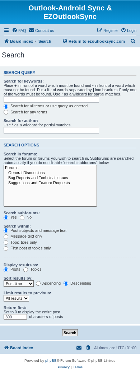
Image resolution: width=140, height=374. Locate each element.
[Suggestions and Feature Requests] (50, 183)
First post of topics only (30, 248)
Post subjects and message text (37, 230)
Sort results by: (18, 278)
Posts (14, 269)
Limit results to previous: (27, 293)
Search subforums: (22, 213)
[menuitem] (19, 30)
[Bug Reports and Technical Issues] (50, 178)
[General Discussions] (50, 173)
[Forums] (50, 167)
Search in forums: (20, 154)
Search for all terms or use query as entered (48, 106)
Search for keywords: (24, 81)
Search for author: (21, 120)
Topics (35, 269)
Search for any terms (28, 112)
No (28, 217)
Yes (13, 217)
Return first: (15, 307)
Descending (80, 283)
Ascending (51, 283)
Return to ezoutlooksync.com (97, 41)
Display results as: (21, 265)
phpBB (51, 361)
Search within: (17, 226)
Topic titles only (23, 242)
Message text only (25, 236)
